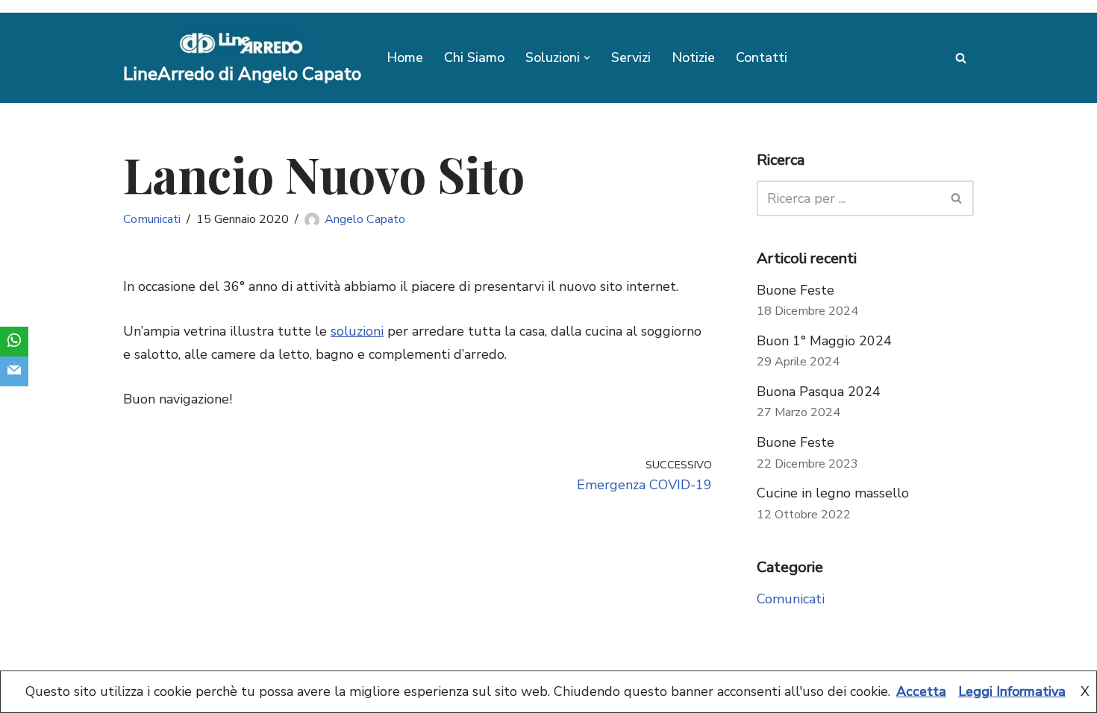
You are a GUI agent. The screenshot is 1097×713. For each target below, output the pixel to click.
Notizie (693, 57)
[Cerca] (960, 57)
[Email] (14, 371)
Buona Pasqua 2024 (819, 392)
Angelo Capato (365, 219)
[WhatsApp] (14, 341)
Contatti (761, 57)
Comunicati (152, 219)
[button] (587, 57)
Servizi (631, 57)
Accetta (921, 691)
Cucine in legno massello (833, 493)
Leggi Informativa (1012, 691)
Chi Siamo (474, 57)
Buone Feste (795, 290)
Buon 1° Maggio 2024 (824, 341)
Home (405, 57)
